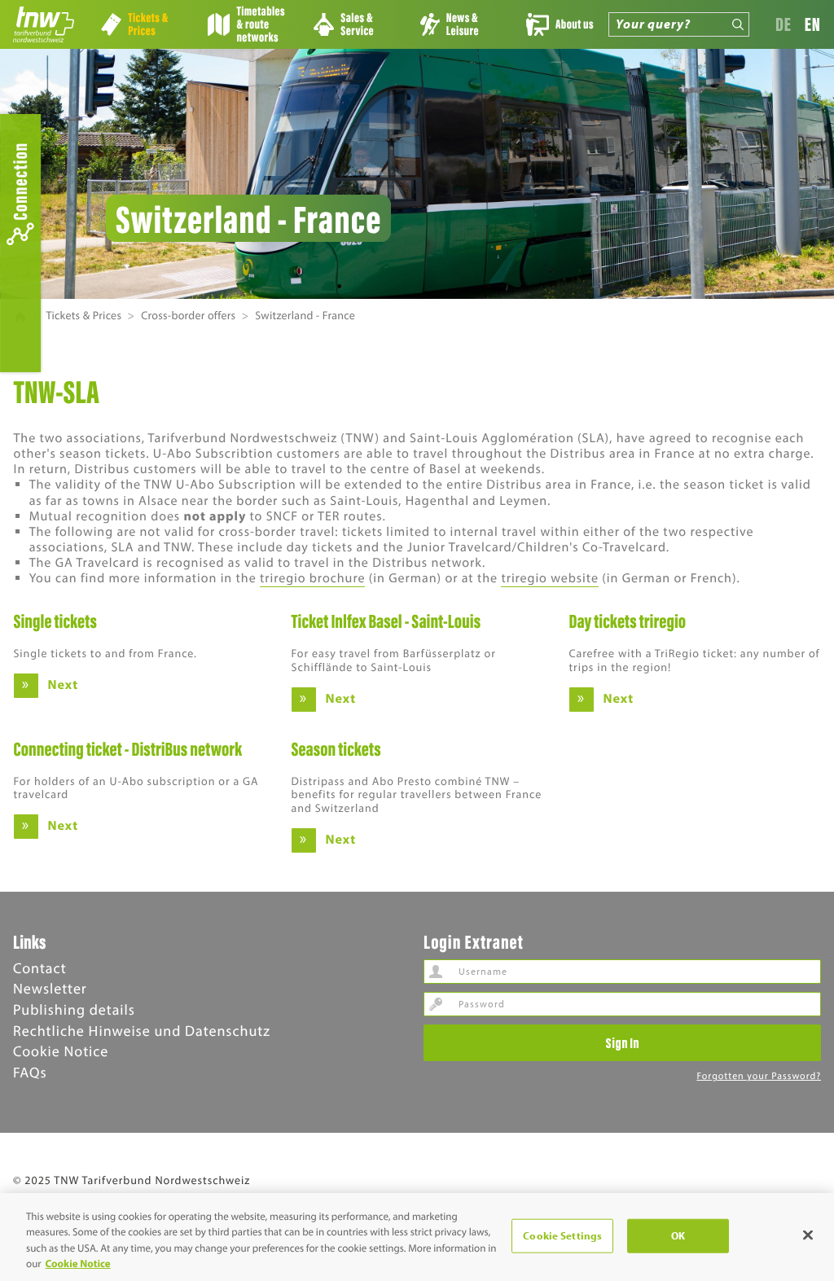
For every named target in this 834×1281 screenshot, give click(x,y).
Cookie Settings (562, 1235)
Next (63, 685)
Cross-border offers (188, 315)
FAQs (29, 1072)
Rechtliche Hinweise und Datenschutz (141, 1030)
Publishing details (74, 1009)
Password (435, 1004)
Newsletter (50, 988)
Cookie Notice (60, 1051)
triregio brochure (312, 578)
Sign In (622, 1042)
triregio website (550, 578)
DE (783, 24)
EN (813, 24)
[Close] (808, 1234)
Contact (40, 968)
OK (678, 1235)
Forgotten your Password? (758, 1076)
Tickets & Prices (83, 315)
